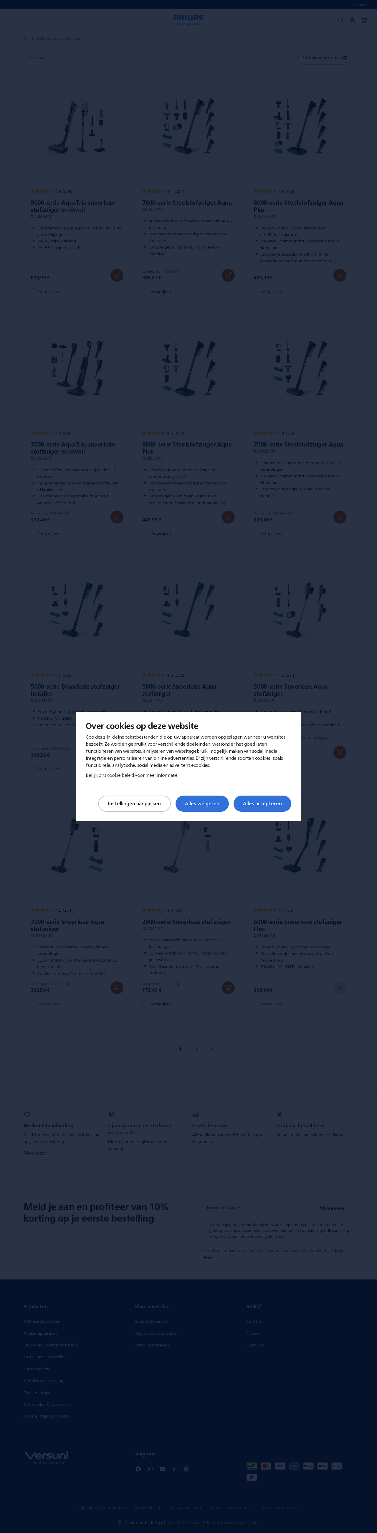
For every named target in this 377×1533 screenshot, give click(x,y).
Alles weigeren (202, 803)
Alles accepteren (262, 803)
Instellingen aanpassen (134, 803)
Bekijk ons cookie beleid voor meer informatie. (132, 775)
